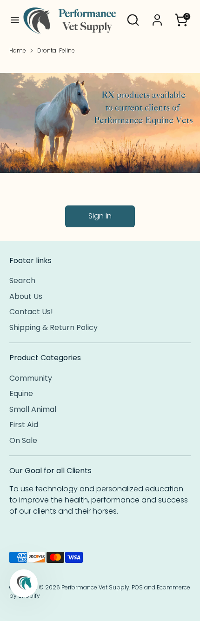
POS (137, 587)
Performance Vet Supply (95, 587)
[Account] (157, 16)
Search (22, 280)
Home (17, 50)
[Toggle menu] (11, 20)
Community (30, 378)
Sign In (100, 216)
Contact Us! (31, 311)
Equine (21, 393)
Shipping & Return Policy (53, 327)
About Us (25, 296)
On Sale (23, 440)
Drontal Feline (56, 50)
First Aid (23, 424)
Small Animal (32, 409)
